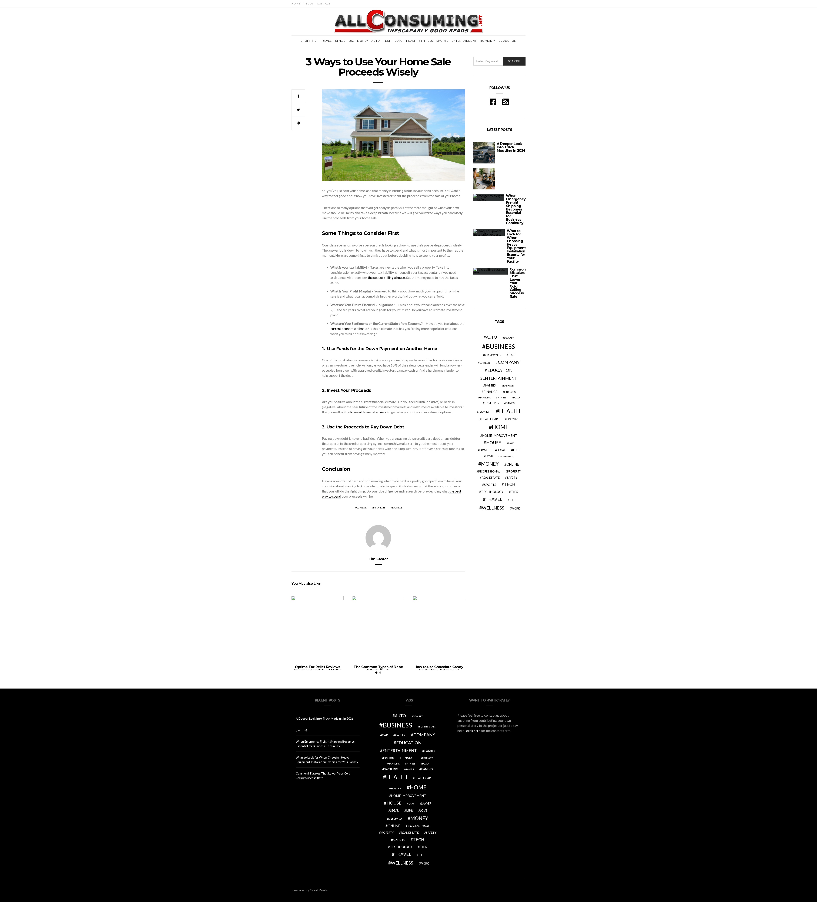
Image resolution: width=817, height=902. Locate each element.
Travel (326, 40)
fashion (508, 385)
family (490, 385)
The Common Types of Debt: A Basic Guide (378, 668)
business (500, 346)
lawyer (484, 450)
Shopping (309, 40)
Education (507, 40)
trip (511, 499)
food (516, 397)
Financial (485, 397)
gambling (491, 403)
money (490, 464)
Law (511, 443)
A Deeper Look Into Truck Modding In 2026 (511, 147)
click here (473, 731)
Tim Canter (378, 559)
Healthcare (490, 419)
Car (511, 355)
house (493, 442)
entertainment (500, 378)
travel (494, 499)
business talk (492, 355)
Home (295, 3)
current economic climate (348, 328)
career (485, 362)
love (489, 456)
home (500, 427)
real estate (491, 477)
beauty (509, 337)
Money (362, 40)
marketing (506, 456)
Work (515, 508)
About (309, 3)
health (509, 411)
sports (490, 485)
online (512, 464)
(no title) (301, 730)
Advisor (361, 507)
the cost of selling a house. (387, 277)
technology (492, 492)
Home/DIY (487, 40)
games (510, 403)
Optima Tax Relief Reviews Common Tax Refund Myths (317, 668)
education (500, 370)
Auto (375, 40)
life (516, 450)
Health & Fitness (419, 40)
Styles (340, 40)
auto (491, 337)
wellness (493, 507)
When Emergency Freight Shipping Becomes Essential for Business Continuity (516, 209)
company (509, 362)
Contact (323, 3)
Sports (442, 40)
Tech (387, 40)
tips (514, 492)
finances (379, 507)
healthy (511, 419)
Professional (489, 471)
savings (397, 507)
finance (490, 392)
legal (501, 450)
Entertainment (464, 40)
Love (399, 40)
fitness (501, 397)
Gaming (484, 412)
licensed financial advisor (368, 412)
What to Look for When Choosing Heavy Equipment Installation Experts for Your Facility (516, 246)
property (514, 471)
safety (512, 477)
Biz (351, 40)
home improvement (499, 435)
